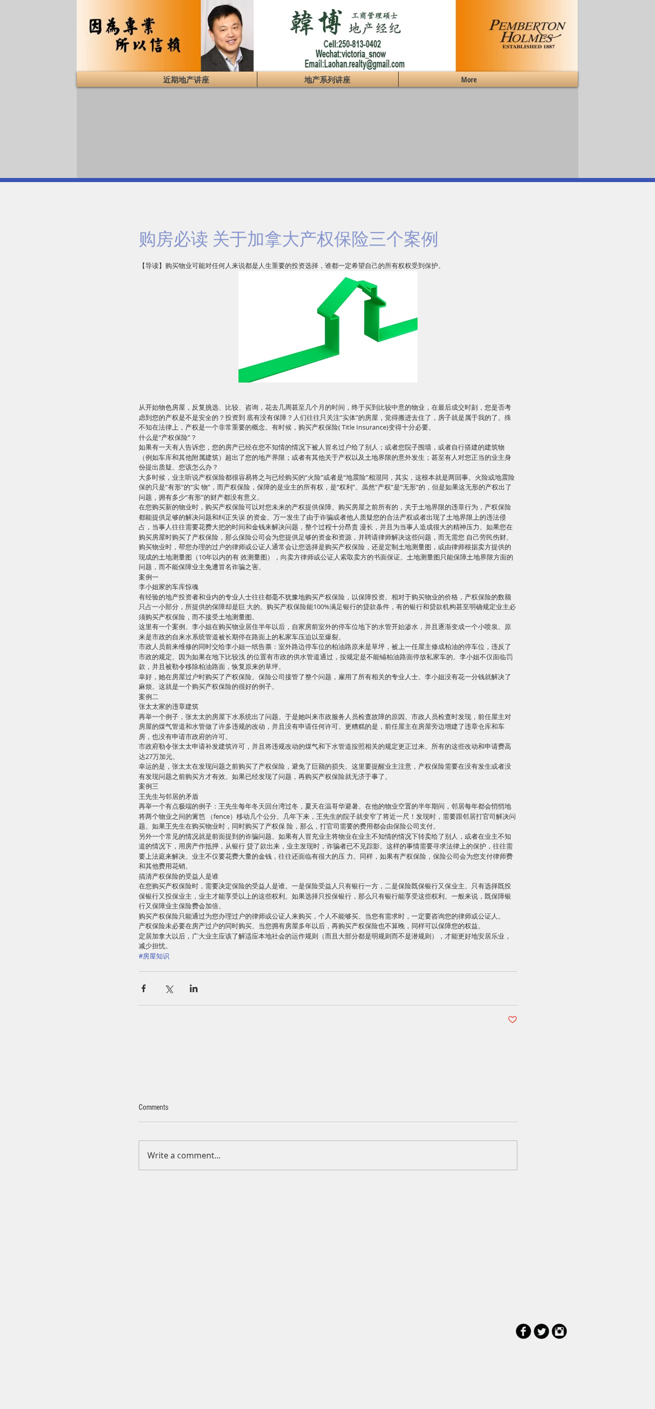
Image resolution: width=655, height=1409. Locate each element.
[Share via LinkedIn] (194, 988)
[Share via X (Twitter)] (168, 988)
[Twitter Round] (541, 1331)
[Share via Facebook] (143, 988)
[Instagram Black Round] (559, 1331)
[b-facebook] (523, 1331)
